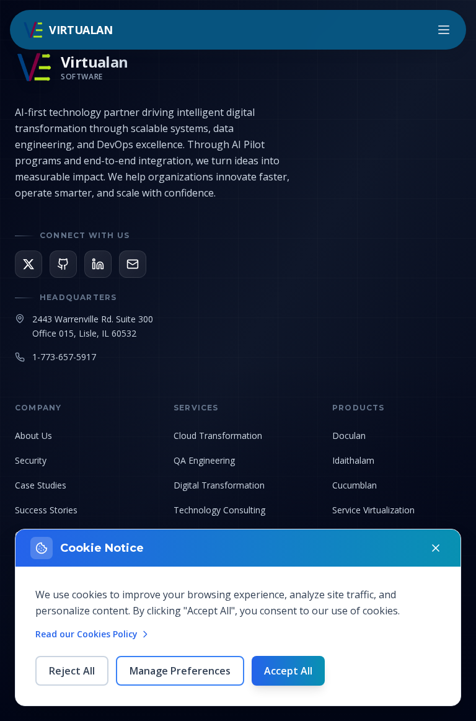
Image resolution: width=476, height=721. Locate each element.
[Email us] (132, 264)
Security (30, 460)
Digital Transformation (219, 485)
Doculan (349, 435)
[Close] (436, 548)
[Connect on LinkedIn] (98, 264)
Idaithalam (353, 460)
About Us (33, 435)
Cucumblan (354, 485)
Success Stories (46, 510)
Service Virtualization (373, 510)
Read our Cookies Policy (86, 634)
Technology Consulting (219, 510)
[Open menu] (443, 29)
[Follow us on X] (28, 264)
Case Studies (40, 485)
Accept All (288, 671)
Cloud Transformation (218, 435)
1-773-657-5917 (64, 357)
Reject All (72, 671)
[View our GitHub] (63, 264)
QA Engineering (204, 460)
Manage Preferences (180, 671)
